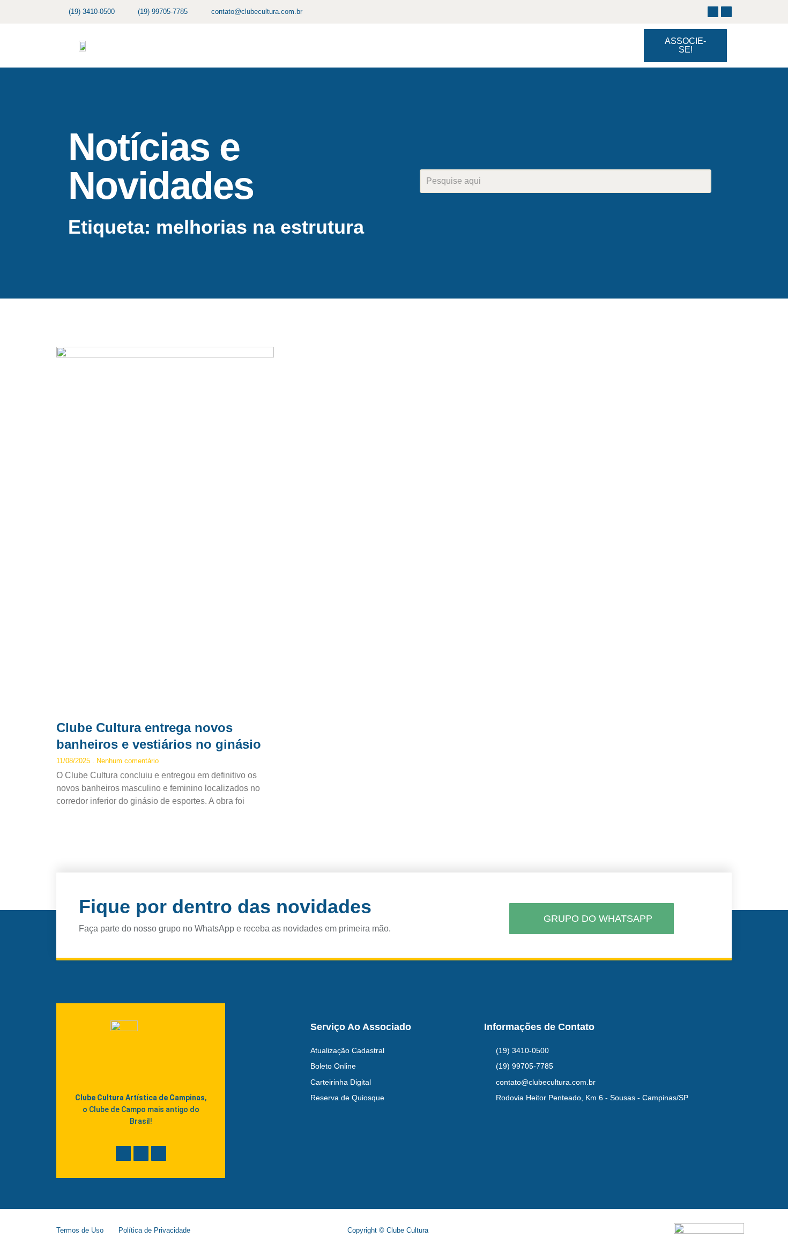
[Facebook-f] (713, 11)
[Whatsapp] (158, 1153)
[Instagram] (726, 11)
